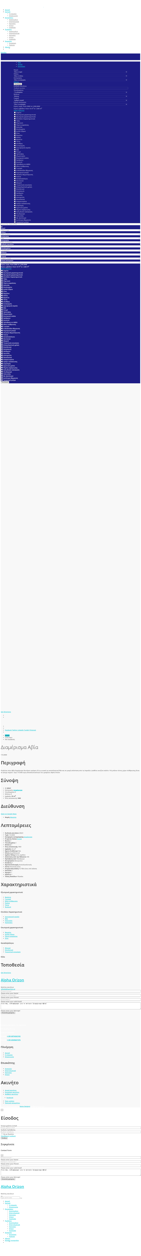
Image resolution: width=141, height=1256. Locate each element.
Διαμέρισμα (18, 790)
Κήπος (18, 137)
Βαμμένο (19, 135)
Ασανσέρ (19, 127)
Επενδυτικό (20, 189)
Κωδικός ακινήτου (20, 86)
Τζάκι (18, 121)
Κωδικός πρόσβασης (8, 1130)
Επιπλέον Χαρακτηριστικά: (25, 119)
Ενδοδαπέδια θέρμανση (24, 170)
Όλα (19, 63)
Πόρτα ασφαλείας (22, 125)
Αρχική (7, 1053)
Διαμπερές (20, 206)
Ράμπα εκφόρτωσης (23, 210)
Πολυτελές (20, 216)
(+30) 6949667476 (14, 1040)
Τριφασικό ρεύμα (22, 222)
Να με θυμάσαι (8, 1134)
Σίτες (18, 133)
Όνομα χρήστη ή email (9, 1126)
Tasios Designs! (25, 1106)
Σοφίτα (18, 113)
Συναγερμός (20, 146)
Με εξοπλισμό (21, 218)
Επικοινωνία (9, 1057)
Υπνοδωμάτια (18, 90)
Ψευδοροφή (20, 214)
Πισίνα (18, 177)
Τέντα (18, 142)
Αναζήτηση (18, 84)
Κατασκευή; (20, 191)
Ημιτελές (19, 195)
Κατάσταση (5, 236)
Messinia (13, 817)
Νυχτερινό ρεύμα (22, 172)
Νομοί (16, 70)
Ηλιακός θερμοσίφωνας (24, 175)
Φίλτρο (16, 82)
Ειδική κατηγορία (20, 102)
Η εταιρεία (8, 1055)
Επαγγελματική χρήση (24, 187)
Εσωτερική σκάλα (22, 158)
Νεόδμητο (19, 160)
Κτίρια (7, 1075)
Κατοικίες (8, 1073)
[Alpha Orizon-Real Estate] (43, 6)
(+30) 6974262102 (14, 1036)
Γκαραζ (16, 98)
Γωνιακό (19, 168)
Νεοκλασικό (20, 199)
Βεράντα (19, 139)
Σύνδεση (4, 1138)
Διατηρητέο (20, 197)
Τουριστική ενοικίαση (24, 185)
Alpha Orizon (12, 979)
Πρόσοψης (20, 154)
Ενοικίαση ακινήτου (12, 1092)
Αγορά (20, 64)
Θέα (17, 150)
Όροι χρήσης (9, 1101)
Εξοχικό (19, 183)
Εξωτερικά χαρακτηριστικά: (26, 117)
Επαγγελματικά (10, 1071)
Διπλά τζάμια (21, 131)
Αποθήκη (19, 144)
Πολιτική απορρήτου (12, 1103)
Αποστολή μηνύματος (8, 1013)
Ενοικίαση (21, 66)
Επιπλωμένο (20, 129)
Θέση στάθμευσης (22, 166)
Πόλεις (16, 74)
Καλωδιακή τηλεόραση (24, 212)
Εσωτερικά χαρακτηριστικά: (26, 115)
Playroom (19, 123)
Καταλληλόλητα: (22, 179)
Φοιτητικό (20, 181)
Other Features (19, 111)
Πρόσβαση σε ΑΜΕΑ (23, 164)
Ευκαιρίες (8, 1069)
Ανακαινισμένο (21, 201)
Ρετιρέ (18, 152)
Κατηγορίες (18, 78)
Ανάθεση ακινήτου (11, 1094)
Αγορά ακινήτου (11, 1090)
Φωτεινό (19, 162)
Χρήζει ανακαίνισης (23, 203)
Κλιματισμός (20, 156)
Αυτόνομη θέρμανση (23, 220)
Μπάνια (16, 94)
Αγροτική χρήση (22, 208)
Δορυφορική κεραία (23, 148)
